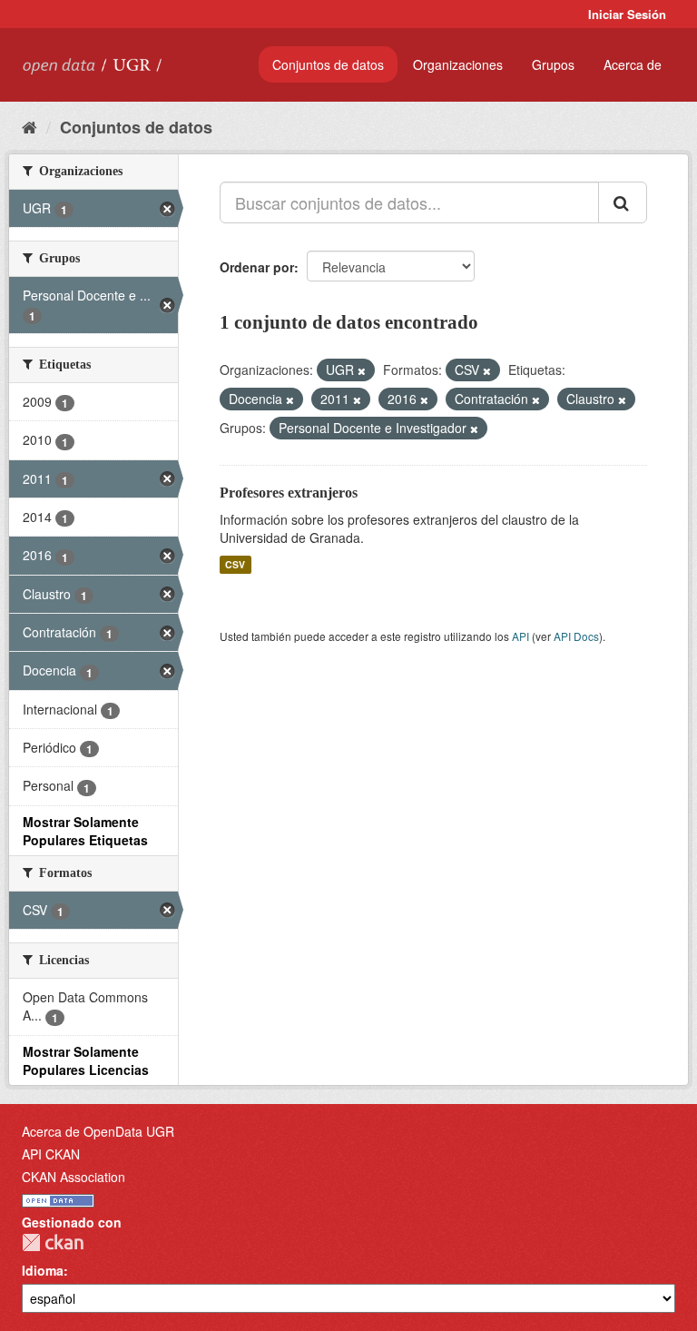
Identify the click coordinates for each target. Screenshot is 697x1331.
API (520, 636)
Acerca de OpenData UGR (98, 1131)
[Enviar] (622, 202)
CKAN (52, 1242)
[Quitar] (362, 370)
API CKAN (51, 1154)
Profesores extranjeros (289, 492)
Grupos (553, 64)
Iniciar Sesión (627, 14)
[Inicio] (29, 126)
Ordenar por (257, 267)
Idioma (43, 1270)
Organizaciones (458, 64)
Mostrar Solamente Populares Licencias (86, 1060)
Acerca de (633, 64)
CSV (235, 564)
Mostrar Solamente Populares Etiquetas (85, 831)
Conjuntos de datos (328, 64)
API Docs (576, 636)
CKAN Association (73, 1177)
